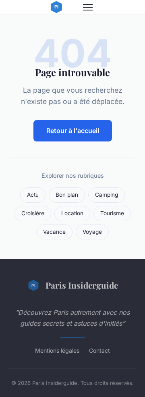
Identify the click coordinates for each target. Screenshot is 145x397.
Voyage (92, 232)
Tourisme (112, 213)
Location (72, 213)
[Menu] (88, 7)
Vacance (54, 232)
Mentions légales (57, 350)
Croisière (32, 213)
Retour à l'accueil (72, 131)
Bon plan (67, 194)
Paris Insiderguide (82, 285)
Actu (33, 194)
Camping (106, 194)
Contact (99, 350)
